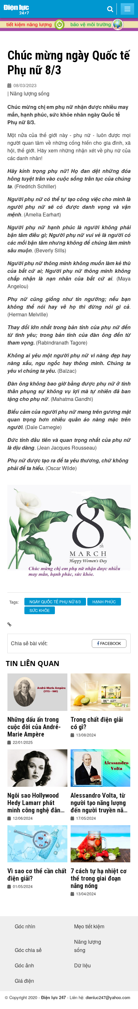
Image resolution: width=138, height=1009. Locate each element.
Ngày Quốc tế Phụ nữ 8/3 (55, 601)
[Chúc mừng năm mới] (69, 35)
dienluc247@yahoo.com (108, 997)
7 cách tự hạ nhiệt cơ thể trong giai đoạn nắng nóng (98, 878)
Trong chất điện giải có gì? (97, 723)
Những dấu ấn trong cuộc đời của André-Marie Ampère (34, 727)
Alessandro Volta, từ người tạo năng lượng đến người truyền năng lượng (100, 803)
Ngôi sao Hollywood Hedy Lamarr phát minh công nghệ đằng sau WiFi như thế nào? (36, 803)
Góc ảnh (24, 965)
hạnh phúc (104, 601)
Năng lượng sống (87, 946)
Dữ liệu (82, 965)
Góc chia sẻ (28, 950)
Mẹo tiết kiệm (89, 926)
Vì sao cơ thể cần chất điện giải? (36, 874)
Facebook (110, 643)
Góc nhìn (25, 926)
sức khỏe (40, 610)
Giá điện (24, 980)
